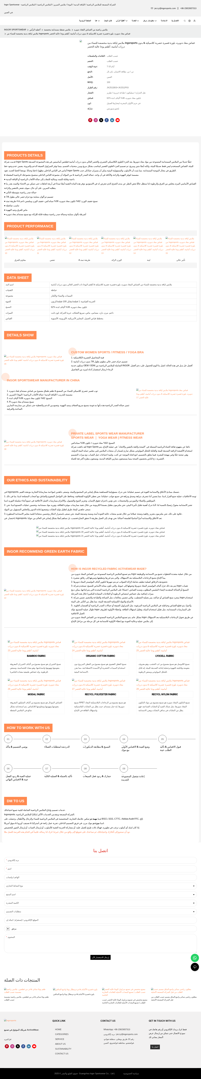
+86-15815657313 (188, 8)
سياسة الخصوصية (131, 1073)
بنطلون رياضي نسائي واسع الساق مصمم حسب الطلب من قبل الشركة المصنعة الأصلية (174, 998)
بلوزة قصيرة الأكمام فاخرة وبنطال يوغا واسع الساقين (73, 994)
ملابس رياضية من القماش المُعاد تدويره (91, 29)
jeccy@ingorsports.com (165, 8)
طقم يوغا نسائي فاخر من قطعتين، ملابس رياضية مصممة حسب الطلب (26, 998)
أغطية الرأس (35, 29)
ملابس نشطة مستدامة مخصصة (57, 29)
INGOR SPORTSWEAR (15, 29)
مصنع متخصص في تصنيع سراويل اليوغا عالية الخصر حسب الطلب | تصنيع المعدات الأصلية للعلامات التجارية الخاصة (124, 1001)
